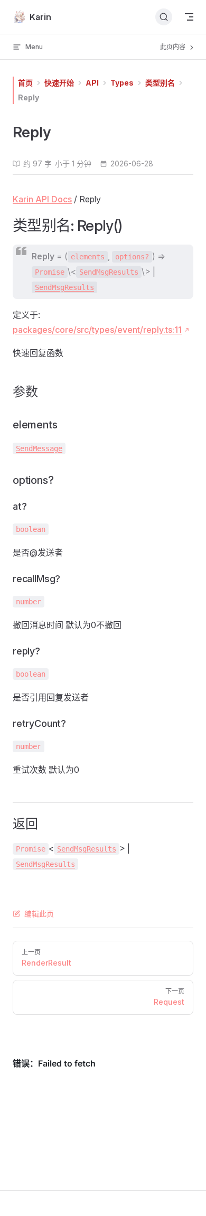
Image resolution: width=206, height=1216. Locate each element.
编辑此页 (39, 913)
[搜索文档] (163, 16)
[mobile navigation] (189, 17)
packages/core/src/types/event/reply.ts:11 (97, 329)
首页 (25, 82)
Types (122, 82)
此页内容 (173, 47)
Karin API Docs (42, 199)
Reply (28, 97)
